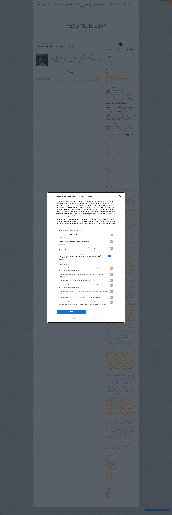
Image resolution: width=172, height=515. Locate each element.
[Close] (120, 196)
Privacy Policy (97, 319)
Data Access (86, 319)
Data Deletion (74, 319)
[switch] (110, 235)
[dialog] (86, 258)
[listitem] (86, 231)
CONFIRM (71, 312)
